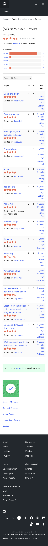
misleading (8, 253)
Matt (6, 491)
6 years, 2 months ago (40, 172)
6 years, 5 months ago (40, 224)
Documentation (10, 469)
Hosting (6, 451)
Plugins (28, 451)
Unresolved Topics (11, 420)
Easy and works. (11, 114)
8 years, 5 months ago (40, 308)
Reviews (6, 426)
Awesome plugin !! (12, 271)
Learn (5, 464)
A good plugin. (10, 149)
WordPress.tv (10, 478)
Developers (8, 473)
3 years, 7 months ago (40, 134)
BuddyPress (10, 500)
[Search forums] (29, 78)
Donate (30, 473)
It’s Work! (8, 239)
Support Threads (10, 408)
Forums (6, 12)
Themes (29, 446)
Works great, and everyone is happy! (13, 133)
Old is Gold (9, 204)
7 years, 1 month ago (40, 242)
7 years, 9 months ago (40, 273)
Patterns (29, 456)
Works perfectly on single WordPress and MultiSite (16, 344)
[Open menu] (44, 4)
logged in (16, 43)
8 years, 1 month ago (40, 291)
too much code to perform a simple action (15, 290)
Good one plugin (11, 94)
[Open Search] (36, 4)
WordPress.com (11, 486)
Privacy (6, 456)
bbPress (8, 495)
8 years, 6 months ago (40, 327)
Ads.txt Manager (25, 19)
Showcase (30, 442)
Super (6, 169)
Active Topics (9, 414)
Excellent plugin (11, 221)
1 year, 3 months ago (40, 117)
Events (28, 469)
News (5, 446)
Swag (29, 478)
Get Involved (31, 464)
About (5, 442)
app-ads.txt (9, 186)
